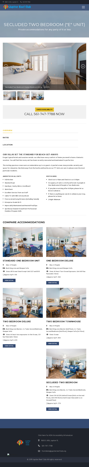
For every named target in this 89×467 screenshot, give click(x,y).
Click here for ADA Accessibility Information (55, 435)
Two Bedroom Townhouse (63, 321)
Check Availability (44, 109)
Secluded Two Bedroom (62, 382)
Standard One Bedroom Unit (21, 260)
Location (8, 145)
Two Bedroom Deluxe (17, 321)
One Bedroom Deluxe (59, 260)
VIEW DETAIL (9, 280)
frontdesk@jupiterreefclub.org (54, 451)
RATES (6, 138)
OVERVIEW (7, 130)
